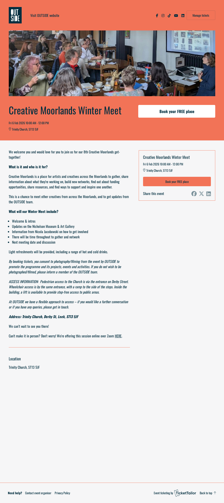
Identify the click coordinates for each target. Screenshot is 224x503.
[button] (38, 493)
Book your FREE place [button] (176, 111)
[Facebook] (157, 15)
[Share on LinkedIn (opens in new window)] (208, 193)
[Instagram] (162, 15)
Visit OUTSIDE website (44, 15)
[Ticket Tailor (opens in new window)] (185, 493)
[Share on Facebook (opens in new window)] (194, 193)
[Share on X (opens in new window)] (201, 193)
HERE (118, 335)
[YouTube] (176, 15)
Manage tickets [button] (200, 15)
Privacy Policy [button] (62, 493)
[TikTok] (169, 15)
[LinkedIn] (182, 15)
